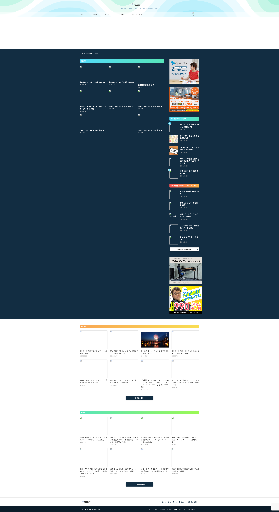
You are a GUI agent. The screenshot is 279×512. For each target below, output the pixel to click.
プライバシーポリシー (190, 509)
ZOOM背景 (120, 14)
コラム (106, 14)
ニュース (94, 14)
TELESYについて (136, 14)
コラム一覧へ (139, 398)
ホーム (82, 14)
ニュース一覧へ (139, 484)
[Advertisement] (139, 33)
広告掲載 (162, 509)
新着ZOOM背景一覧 (184, 249)
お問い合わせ (178, 509)
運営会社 (169, 509)
